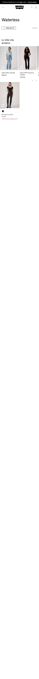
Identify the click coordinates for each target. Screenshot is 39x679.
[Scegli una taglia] (3, 105)
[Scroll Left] (32, 80)
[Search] (31, 7)
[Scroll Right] (36, 80)
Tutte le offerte (32, 2)
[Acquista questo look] (3, 67)
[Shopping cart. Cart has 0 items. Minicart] (36, 7)
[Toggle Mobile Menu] (3, 7)
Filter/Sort (10, 28)
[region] (19, 60)
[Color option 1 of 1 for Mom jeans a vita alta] (3, 111)
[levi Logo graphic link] (19, 7)
